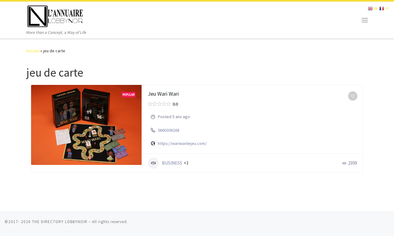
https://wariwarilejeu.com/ (182, 143)
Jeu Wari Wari (163, 93)
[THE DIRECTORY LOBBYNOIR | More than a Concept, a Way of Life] (55, 15)
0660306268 (168, 130)
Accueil (32, 51)
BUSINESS (172, 163)
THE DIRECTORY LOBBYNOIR (59, 221)
